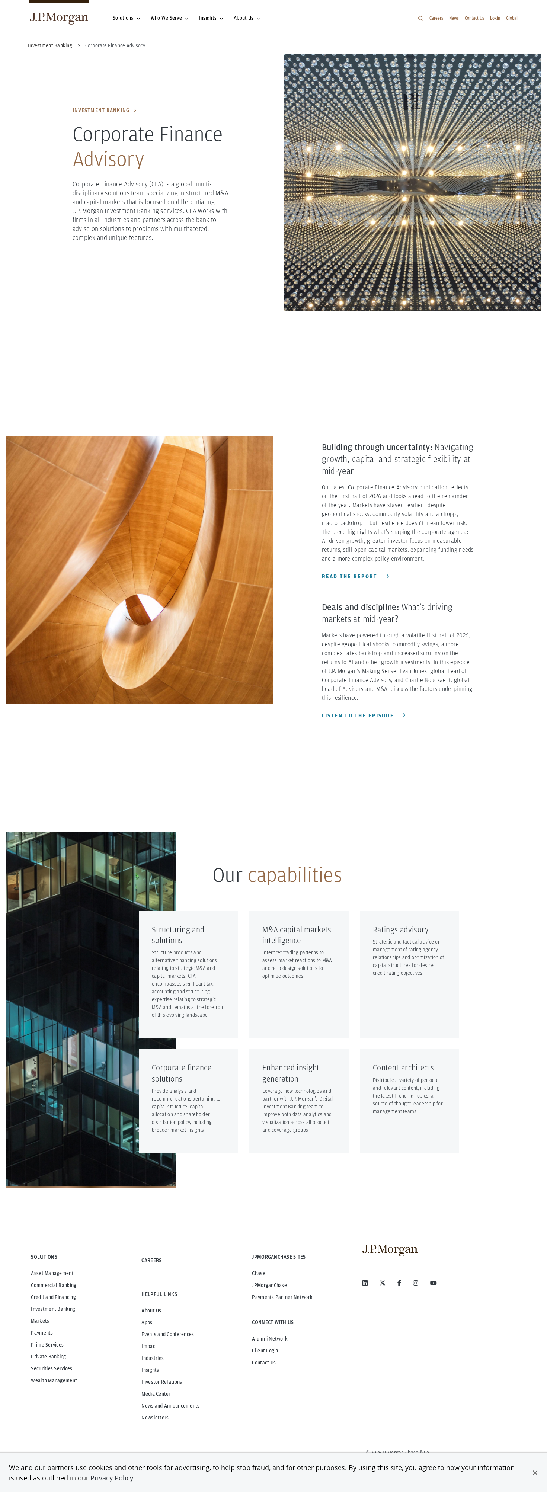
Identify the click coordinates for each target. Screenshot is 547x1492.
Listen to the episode (359, 715)
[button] (535, 1473)
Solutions (123, 18)
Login (495, 18)
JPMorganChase (269, 1285)
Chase (258, 1273)
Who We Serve (166, 18)
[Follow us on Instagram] (415, 1283)
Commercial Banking (53, 1285)
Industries (152, 1358)
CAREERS (151, 1260)
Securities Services (51, 1368)
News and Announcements (170, 1406)
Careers (436, 18)
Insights (208, 18)
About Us (243, 18)
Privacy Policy (111, 1477)
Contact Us (474, 18)
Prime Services (47, 1345)
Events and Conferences (167, 1334)
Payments (42, 1333)
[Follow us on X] (383, 1283)
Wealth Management (54, 1380)
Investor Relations (161, 1382)
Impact (149, 1346)
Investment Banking (101, 110)
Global (512, 18)
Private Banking (48, 1357)
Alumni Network (270, 1339)
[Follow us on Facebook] (399, 1283)
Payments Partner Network (282, 1297)
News (454, 18)
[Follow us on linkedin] (365, 1283)
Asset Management (52, 1273)
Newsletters (155, 1418)
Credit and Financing (53, 1297)
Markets (40, 1321)
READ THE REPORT (351, 576)
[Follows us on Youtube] (433, 1283)
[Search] (420, 18)
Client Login (265, 1351)
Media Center (155, 1394)
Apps (146, 1322)
